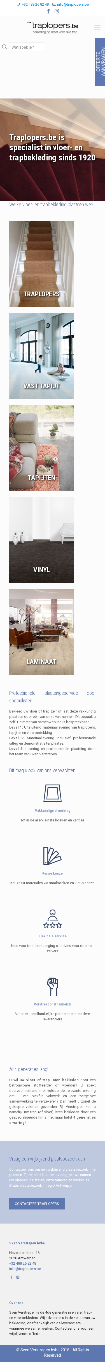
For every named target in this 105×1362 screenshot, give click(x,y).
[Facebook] (48, 11)
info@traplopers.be (73, 4)
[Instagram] (56, 11)
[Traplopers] (52, 27)
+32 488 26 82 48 (35, 4)
